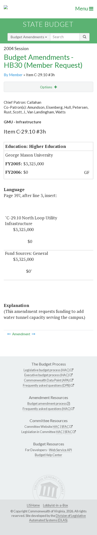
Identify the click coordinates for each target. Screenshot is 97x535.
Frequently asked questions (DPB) (46, 385)
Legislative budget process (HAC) (47, 370)
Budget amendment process (47, 403)
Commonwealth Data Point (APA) (47, 380)
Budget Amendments (28, 37)
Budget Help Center (48, 455)
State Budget (48, 24)
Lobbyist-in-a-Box (55, 505)
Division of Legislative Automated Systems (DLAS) (57, 518)
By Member (13, 74)
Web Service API (60, 450)
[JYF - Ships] (33, 334)
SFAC (65, 427)
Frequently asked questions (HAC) (47, 409)
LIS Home (33, 505)
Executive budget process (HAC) (46, 375)
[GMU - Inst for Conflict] (9, 334)
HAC (56, 427)
